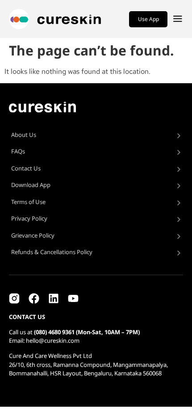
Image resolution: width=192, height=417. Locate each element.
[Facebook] (34, 298)
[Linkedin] (53, 298)
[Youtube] (73, 298)
